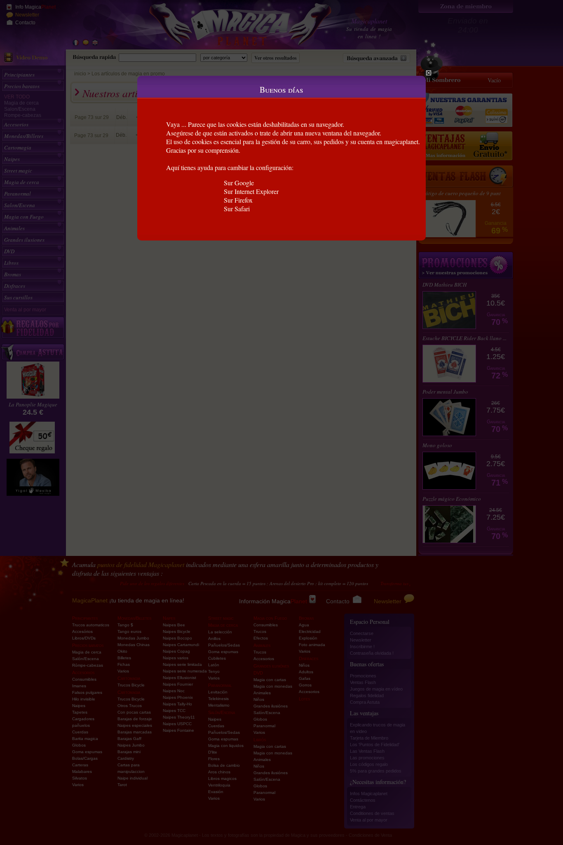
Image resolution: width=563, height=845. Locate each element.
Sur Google (239, 182)
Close (428, 72)
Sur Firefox (238, 200)
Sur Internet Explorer (251, 191)
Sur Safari (237, 208)
